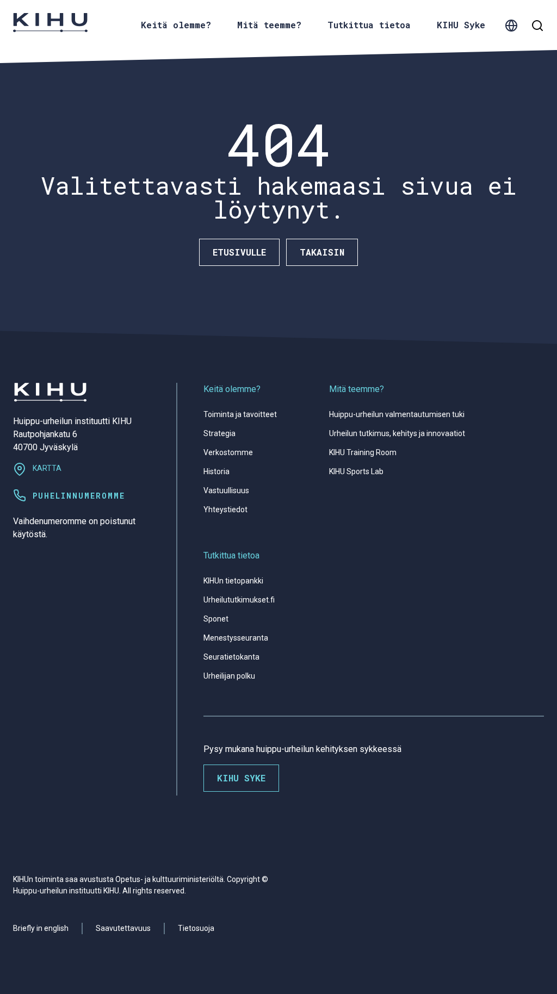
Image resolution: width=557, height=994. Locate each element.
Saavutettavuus (123, 928)
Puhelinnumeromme (79, 495)
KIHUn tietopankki (233, 580)
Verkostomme (228, 452)
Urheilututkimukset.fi (239, 599)
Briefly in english (41, 928)
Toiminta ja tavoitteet (240, 414)
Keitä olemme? (232, 389)
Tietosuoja (196, 928)
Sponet (215, 618)
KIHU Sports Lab (356, 471)
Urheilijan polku (229, 676)
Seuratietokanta (231, 657)
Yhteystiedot (225, 509)
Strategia (219, 433)
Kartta (47, 468)
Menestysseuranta (235, 637)
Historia (216, 471)
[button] (511, 24)
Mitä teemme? (356, 389)
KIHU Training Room (363, 452)
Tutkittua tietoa (231, 555)
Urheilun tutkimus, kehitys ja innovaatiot (397, 433)
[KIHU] (50, 22)
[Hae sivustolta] (537, 25)
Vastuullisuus (226, 490)
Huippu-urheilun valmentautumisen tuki (397, 414)
